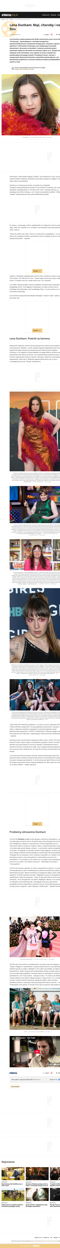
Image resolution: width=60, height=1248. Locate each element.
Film (7, 19)
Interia (3, 19)
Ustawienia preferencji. (52, 1241)
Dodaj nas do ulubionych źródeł (30, 69)
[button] (46, 15)
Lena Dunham (15, 1086)
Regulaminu (32, 1241)
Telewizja (11, 19)
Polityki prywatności (42, 1241)
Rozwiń (36, 271)
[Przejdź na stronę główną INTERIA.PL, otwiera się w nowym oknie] (6, 15)
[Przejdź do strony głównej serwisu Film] (15, 15)
